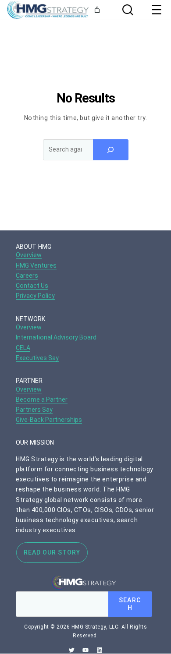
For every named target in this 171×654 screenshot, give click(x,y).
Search (130, 604)
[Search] (127, 9)
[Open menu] (156, 10)
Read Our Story (52, 552)
